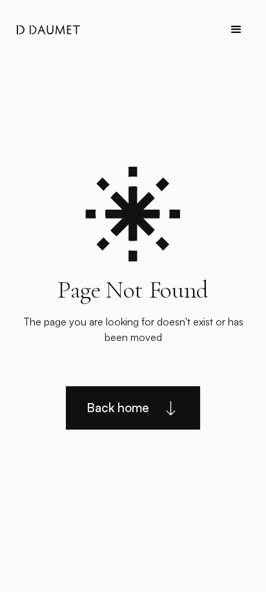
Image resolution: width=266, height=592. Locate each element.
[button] (236, 29)
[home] (45, 30)
